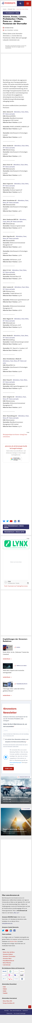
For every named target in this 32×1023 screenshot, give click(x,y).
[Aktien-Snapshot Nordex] (4, 979)
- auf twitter (15, 30)
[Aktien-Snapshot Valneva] (16, 979)
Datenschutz (9, 1013)
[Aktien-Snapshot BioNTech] (16, 971)
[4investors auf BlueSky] (4, 521)
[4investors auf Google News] (15, 521)
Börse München (7, 962)
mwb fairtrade (6, 965)
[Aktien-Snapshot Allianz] (4, 971)
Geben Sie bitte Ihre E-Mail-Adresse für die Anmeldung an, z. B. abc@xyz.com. (16, 734)
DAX (4, 987)
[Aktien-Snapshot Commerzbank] (22, 971)
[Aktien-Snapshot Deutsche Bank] (4, 975)
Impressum (25, 1010)
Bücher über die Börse (9, 952)
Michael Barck (10, 30)
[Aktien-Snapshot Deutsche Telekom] (10, 975)
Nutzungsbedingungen (15, 762)
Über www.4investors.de (15, 1010)
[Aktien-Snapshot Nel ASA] (22, 975)
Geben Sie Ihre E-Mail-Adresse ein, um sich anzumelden (15, 725)
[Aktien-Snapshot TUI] (10, 979)
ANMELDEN (8, 768)
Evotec (18, 647)
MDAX (5, 989)
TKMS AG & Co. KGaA (21, 665)
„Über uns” (16, 912)
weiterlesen (6, 659)
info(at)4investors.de (7, 923)
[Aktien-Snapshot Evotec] (16, 975)
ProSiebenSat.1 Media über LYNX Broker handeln (16, 547)
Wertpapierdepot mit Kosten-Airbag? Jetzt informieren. (15, 436)
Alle (27, 3)
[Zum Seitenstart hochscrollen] (29, 1006)
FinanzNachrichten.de (8, 960)
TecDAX (5, 993)
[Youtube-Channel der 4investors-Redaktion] (11, 521)
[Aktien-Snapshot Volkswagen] (22, 979)
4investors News (7, 958)
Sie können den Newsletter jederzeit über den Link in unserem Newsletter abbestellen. (15, 745)
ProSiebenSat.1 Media (11, 9)
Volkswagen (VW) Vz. (21, 683)
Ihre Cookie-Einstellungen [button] (19, 1013)
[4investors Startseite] (8, 3)
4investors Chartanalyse (9, 956)
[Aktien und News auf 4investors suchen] (20, 3)
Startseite (6, 1010)
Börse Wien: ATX (7, 1001)
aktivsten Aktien (13, 941)
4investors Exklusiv (8, 954)
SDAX (4, 991)
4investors (4, 9)
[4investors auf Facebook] (19, 521)
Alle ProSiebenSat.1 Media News (14, 526)
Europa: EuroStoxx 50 (8, 1003)
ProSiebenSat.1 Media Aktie (14, 532)
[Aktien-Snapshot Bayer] (10, 971)
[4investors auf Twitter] (7, 521)
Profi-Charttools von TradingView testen (16, 586)
